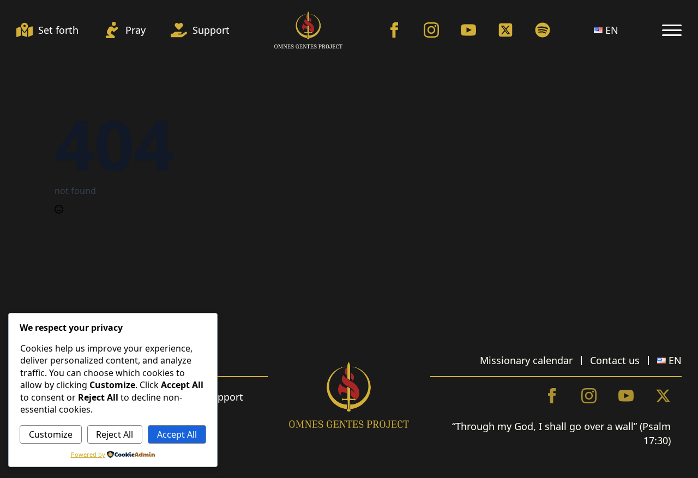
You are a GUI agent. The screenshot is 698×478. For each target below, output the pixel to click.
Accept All (177, 434)
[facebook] (394, 30)
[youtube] (468, 30)
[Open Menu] (672, 30)
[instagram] (431, 30)
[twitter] (663, 395)
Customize (51, 434)
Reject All (114, 434)
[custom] (505, 30)
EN (611, 30)
